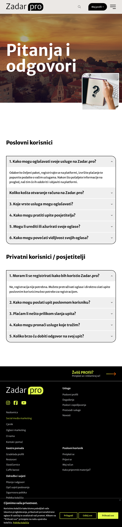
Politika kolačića (21, 522)
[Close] (120, 500)
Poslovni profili (70, 394)
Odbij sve (87, 515)
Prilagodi (68, 515)
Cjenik (9, 424)
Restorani (11, 459)
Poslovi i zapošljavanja (74, 405)
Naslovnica (12, 412)
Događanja (68, 399)
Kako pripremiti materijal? (76, 469)
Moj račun (67, 464)
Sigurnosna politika (16, 492)
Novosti (66, 415)
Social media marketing (19, 418)
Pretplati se (68, 454)
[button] (61, 161)
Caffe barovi (12, 469)
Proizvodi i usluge (71, 410)
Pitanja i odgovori (15, 482)
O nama (10, 436)
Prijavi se (67, 459)
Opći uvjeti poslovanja (17, 487)
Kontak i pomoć (14, 442)
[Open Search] (79, 7)
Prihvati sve (108, 515)
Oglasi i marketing (16, 430)
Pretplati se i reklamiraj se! (86, 376)
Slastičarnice (13, 464)
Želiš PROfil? (83, 372)
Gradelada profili (15, 454)
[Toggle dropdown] (103, 7)
